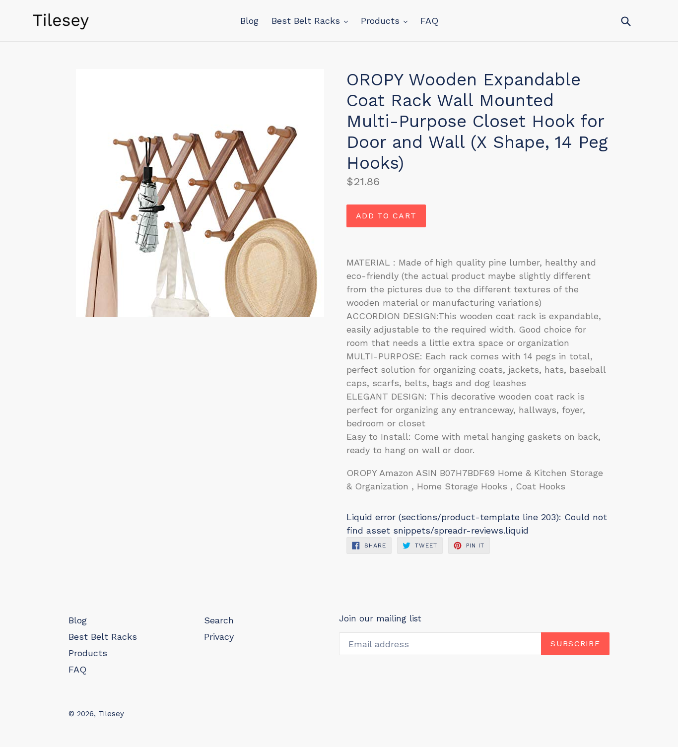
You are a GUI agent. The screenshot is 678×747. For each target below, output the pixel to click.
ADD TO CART (386, 215)
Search (219, 620)
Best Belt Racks (307, 20)
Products (382, 20)
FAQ (429, 20)
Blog (249, 20)
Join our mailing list (380, 618)
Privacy (219, 636)
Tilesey (111, 713)
